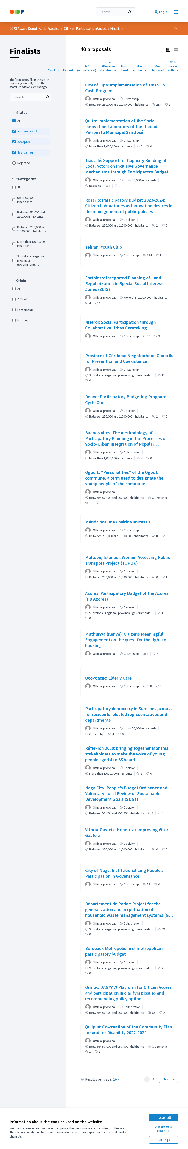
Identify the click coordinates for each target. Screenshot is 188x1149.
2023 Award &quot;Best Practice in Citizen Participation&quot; (58, 28)
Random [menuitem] (53, 70)
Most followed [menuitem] (158, 68)
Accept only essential (163, 1129)
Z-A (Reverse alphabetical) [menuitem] (108, 66)
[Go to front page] (40, 12)
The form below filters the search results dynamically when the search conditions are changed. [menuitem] (30, 83)
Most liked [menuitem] (124, 68)
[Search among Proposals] (47, 97)
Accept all (164, 1117)
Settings (164, 1140)
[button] (19, 112)
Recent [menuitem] (68, 70)
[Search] (129, 12)
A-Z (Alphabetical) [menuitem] (86, 68)
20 (115, 1079)
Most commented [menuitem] (140, 68)
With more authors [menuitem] (173, 66)
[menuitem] (30, 97)
